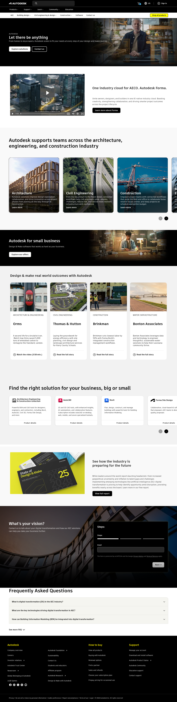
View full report (102, 493)
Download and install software (141, 655)
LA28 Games (12, 681)
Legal (91, 698)
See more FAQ (15, 629)
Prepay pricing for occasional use (101, 680)
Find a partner (94, 665)
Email (99, 545)
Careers (10, 655)
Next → (158, 564)
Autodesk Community (137, 666)
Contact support (135, 676)
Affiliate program (54, 671)
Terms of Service (152, 556)
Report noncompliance (70, 698)
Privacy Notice (138, 556)
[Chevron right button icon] (166, 218)
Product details (30, 423)
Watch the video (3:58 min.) (29, 354)
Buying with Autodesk (96, 655)
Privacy (11, 698)
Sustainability (53, 656)
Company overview (15, 650)
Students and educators (57, 666)
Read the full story (65, 354)
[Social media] (18, 685)
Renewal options (95, 660)
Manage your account (137, 650)
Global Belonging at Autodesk (18, 676)
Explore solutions (20, 49)
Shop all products (159, 15)
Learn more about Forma (106, 110)
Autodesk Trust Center (16, 666)
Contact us (39, 49)
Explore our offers (20, 254)
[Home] (17, 3)
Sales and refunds (95, 670)
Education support (136, 671)
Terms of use (84, 698)
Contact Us (52, 661)
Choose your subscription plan (100, 675)
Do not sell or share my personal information (31, 698)
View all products (95, 650)
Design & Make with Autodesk (59, 681)
